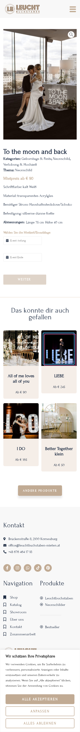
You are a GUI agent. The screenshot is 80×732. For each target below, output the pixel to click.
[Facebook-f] (7, 568)
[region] (40, 691)
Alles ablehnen (40, 723)
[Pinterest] (48, 568)
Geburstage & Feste (37, 158)
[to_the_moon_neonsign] (40, 84)
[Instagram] (17, 568)
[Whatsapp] (27, 568)
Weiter (24, 279)
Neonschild (61, 158)
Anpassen (40, 711)
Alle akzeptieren (40, 699)
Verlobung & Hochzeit (20, 164)
